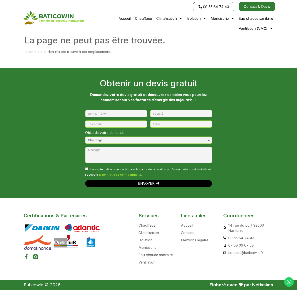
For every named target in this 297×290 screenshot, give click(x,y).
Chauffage (143, 18)
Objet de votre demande (105, 133)
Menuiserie (220, 18)
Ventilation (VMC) (253, 28)
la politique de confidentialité (120, 174)
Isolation (194, 18)
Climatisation (166, 18)
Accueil (124, 18)
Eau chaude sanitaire (256, 18)
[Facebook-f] (26, 256)
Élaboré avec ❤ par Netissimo (241, 284)
